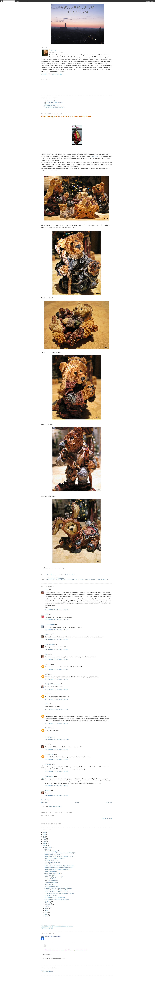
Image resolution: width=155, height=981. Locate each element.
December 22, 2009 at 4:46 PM (56, 669)
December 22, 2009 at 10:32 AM (57, 609)
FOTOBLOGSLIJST (47, 928)
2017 (44, 836)
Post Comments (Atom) (55, 806)
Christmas (71, 579)
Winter (105, 579)
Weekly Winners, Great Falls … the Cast (55, 890)
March (47, 916)
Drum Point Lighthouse (51, 882)
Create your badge (57, 936)
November (48, 901)
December (48, 847)
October (47, 903)
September (48, 904)
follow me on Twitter (106, 818)
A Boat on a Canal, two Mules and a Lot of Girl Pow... (59, 893)
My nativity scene (50, 737)
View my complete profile (51, 74)
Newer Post (44, 802)
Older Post (109, 802)
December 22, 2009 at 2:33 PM (56, 659)
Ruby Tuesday (51, 575)
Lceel (46, 694)
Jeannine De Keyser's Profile (46, 936)
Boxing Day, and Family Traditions (54, 858)
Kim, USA (47, 728)
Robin (46, 614)
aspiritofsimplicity (50, 624)
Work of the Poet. (70, 575)
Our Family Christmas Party (52, 862)
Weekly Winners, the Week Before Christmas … (58, 869)
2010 (44, 843)
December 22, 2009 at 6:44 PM (56, 689)
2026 (44, 832)
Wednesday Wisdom (50, 875)
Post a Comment (46, 800)
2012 (44, 839)
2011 (44, 841)
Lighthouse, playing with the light (53, 877)
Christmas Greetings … (51, 860)
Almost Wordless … (50, 864)
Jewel (46, 654)
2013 (44, 838)
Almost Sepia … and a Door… (53, 873)
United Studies (49, 776)
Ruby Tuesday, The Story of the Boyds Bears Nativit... (59, 865)
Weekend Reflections (50, 871)
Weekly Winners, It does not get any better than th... (59, 856)
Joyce (46, 589)
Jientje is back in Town (50, 101)
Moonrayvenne (49, 754)
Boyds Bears (94, 156)
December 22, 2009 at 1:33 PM (56, 639)
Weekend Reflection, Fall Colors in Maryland (57, 891)
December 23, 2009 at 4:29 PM (56, 785)
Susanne (47, 790)
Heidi (46, 674)
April (46, 914)
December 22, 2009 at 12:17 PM (57, 629)
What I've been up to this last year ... (54, 107)
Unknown (47, 664)
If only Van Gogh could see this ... (53, 102)
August (47, 906)
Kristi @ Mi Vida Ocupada (52, 684)
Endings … (47, 849)
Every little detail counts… (51, 880)
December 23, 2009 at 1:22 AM (56, 749)
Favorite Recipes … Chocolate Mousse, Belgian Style (59, 853)
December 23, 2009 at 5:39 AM (56, 771)
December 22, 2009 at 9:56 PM (56, 723)
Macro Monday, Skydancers (52, 854)
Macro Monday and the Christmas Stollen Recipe (58, 867)
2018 (44, 834)
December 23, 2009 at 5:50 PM (56, 795)
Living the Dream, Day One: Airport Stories (56, 899)
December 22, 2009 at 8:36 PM (56, 699)
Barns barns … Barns (50, 895)
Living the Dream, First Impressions (54, 897)
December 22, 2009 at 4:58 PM (56, 679)
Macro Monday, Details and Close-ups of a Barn (58, 888)
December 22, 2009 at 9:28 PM (56, 709)
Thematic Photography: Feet (52, 851)
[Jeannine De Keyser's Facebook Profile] (42, 939)
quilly (46, 704)
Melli (46, 744)
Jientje (53, 50)
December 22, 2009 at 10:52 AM (57, 619)
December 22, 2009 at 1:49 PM (56, 649)
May (46, 912)
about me (51, 579)
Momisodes (48, 764)
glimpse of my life (83, 579)
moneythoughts (49, 644)
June (46, 910)
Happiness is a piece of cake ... (53, 105)
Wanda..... (48, 634)
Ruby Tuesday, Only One (51, 886)
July (46, 908)
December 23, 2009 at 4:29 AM (56, 759)
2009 (44, 845)
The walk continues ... (50, 104)
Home (77, 802)
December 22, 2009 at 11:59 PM (57, 739)
